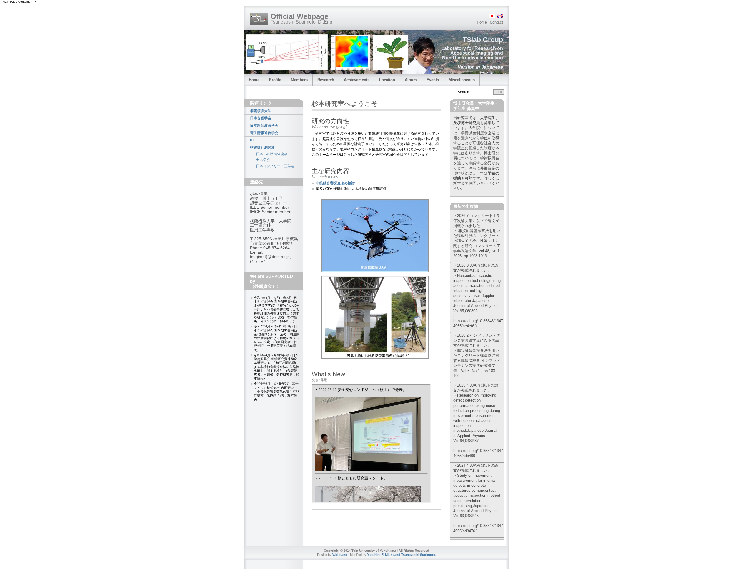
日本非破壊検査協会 (272, 154)
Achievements (356, 80)
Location (387, 80)
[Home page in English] (499, 16)
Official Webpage (299, 16)
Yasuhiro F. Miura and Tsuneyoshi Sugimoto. (401, 554)
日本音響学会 (260, 118)
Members (299, 80)
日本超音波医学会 (264, 125)
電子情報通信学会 (264, 133)
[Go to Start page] (259, 19)
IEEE (254, 140)
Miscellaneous (462, 80)
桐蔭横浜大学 (260, 111)
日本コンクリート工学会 (275, 166)
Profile (275, 80)
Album (411, 80)
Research (325, 80)
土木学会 (263, 160)
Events (433, 80)
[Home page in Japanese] (491, 16)
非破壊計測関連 (262, 147)
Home (482, 22)
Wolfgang (339, 554)
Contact (496, 22)
